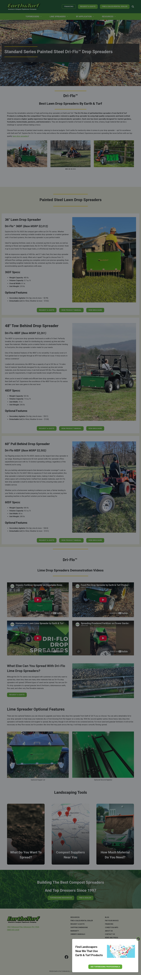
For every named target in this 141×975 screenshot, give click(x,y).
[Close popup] (138, 938)
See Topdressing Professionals (105, 967)
